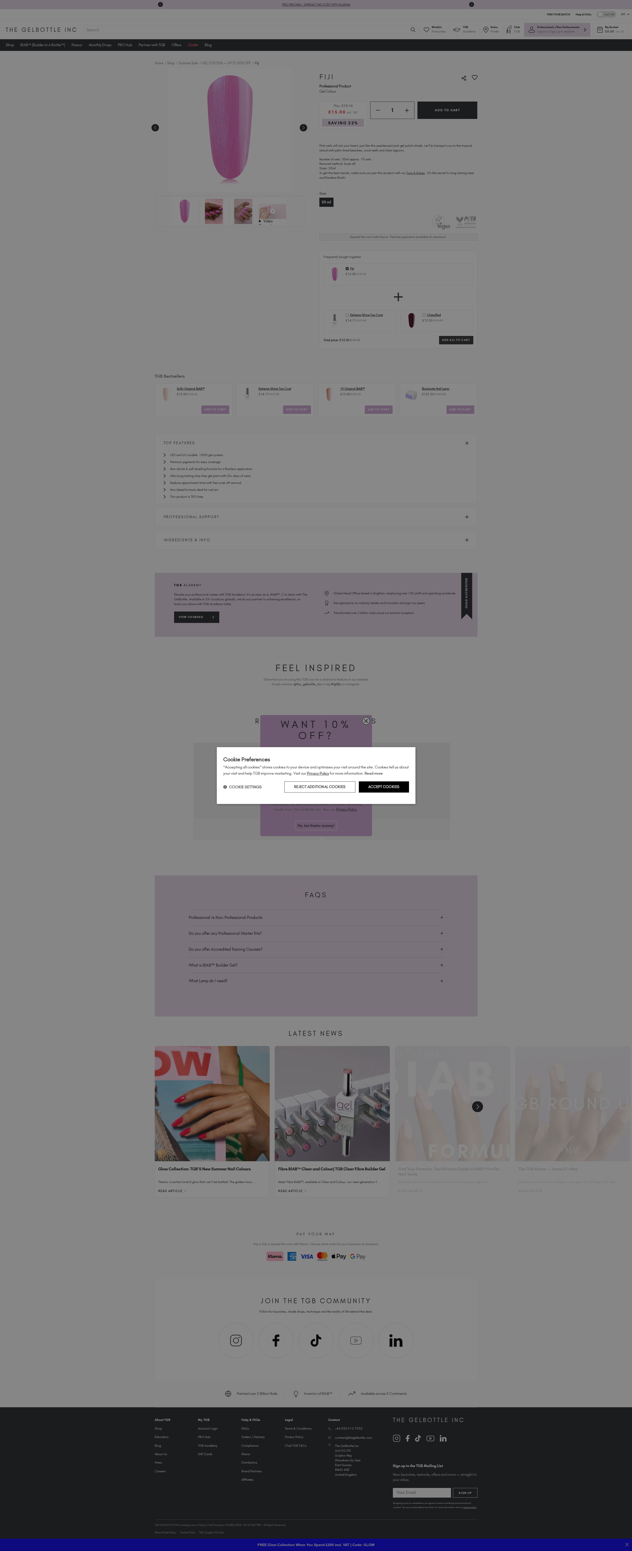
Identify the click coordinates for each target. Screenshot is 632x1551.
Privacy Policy (318, 773)
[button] (242, 787)
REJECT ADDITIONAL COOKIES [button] (320, 787)
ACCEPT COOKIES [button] (384, 787)
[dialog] (316, 775)
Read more (374, 773)
